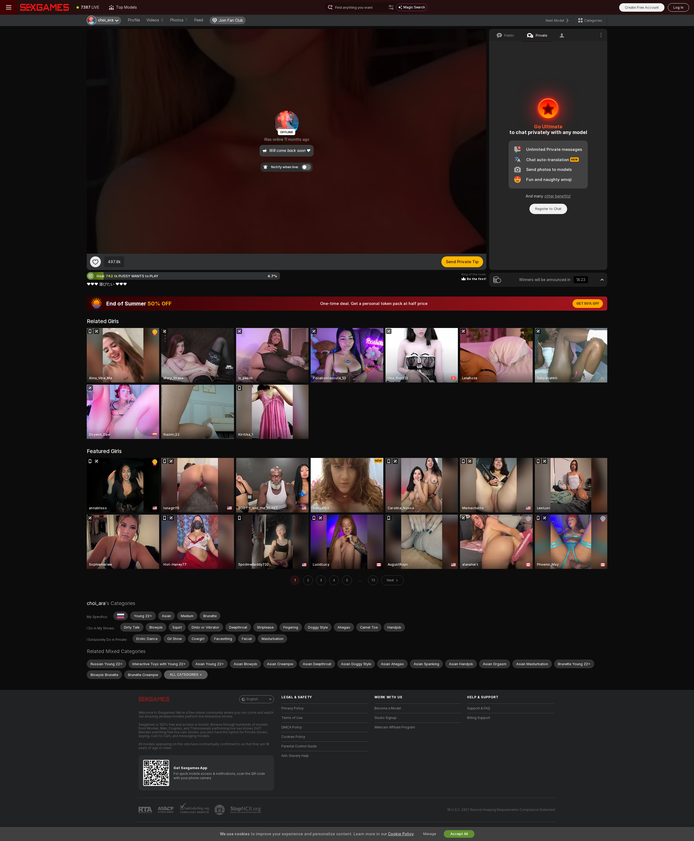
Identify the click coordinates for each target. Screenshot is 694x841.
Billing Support (478, 718)
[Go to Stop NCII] (246, 810)
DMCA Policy (291, 727)
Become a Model (387, 708)
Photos (179, 20)
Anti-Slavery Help (295, 756)
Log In (678, 7)
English (252, 699)
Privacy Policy (292, 708)
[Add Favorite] (95, 261)
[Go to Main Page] (44, 7)
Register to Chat (548, 209)
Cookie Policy (400, 834)
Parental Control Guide (299, 746)
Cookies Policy (293, 737)
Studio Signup (385, 718)
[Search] (391, 7)
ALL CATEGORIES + (186, 675)
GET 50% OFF (587, 303)
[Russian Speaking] (120, 615)
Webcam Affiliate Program (394, 727)
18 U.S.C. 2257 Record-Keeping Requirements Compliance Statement (501, 810)
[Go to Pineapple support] (220, 810)
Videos (154, 20)
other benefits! (557, 196)
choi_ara (96, 603)
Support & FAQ (478, 708)
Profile (134, 20)
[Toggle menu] (8, 7)
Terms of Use (292, 718)
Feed (198, 20)
